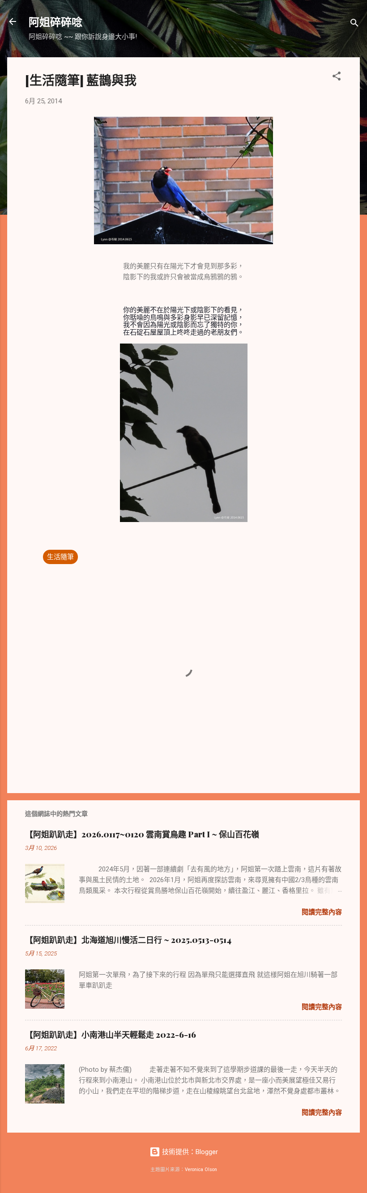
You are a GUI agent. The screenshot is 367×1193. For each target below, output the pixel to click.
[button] (336, 78)
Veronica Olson (201, 1169)
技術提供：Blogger (189, 1152)
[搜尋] (354, 24)
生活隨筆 (60, 557)
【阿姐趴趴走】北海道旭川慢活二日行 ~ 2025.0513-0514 (128, 939)
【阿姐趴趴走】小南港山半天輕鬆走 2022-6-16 (110, 1034)
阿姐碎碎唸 (55, 21)
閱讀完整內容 (322, 912)
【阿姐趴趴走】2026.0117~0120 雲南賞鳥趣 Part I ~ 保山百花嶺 (142, 834)
